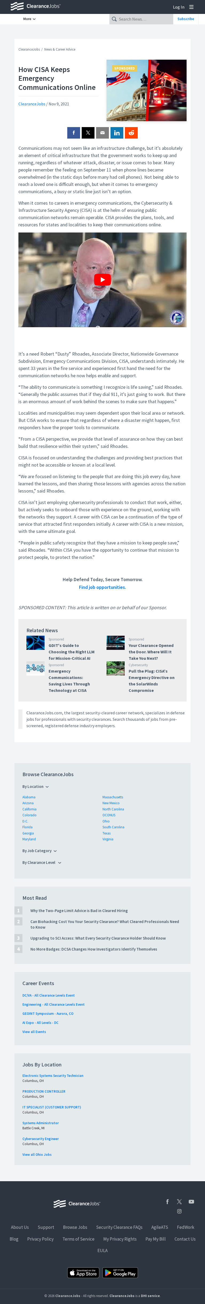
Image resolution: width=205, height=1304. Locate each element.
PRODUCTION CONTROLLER (43, 1091)
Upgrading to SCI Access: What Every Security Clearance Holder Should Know (98, 938)
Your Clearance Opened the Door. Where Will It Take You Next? (151, 652)
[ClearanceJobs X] (179, 1202)
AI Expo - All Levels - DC (40, 1022)
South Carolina (113, 827)
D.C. (25, 821)
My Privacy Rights (120, 1239)
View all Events (34, 1032)
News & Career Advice (59, 49)
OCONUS (108, 815)
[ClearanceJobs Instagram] (179, 1211)
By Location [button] (33, 786)
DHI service (150, 1296)
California (29, 809)
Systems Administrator (40, 1123)
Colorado (29, 815)
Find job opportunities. (102, 587)
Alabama (29, 797)
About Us (20, 1227)
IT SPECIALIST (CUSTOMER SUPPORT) (51, 1107)
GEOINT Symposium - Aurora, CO (47, 1013)
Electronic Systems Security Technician (52, 1075)
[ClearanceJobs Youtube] (191, 1202)
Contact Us (185, 1239)
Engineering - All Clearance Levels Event (53, 1004)
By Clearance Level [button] (39, 862)
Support (46, 1227)
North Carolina (113, 809)
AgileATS (159, 1227)
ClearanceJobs (29, 49)
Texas (106, 833)
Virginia (107, 839)
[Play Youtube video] (102, 279)
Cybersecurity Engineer (40, 1139)
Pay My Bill (155, 1239)
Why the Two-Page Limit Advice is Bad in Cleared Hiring (79, 910)
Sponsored (124, 68)
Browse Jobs (75, 1227)
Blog (14, 1239)
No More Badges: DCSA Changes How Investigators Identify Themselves (93, 949)
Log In (178, 7)
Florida (27, 827)
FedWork (185, 1227)
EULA (102, 1250)
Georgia (28, 833)
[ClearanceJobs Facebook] (167, 1202)
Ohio (106, 821)
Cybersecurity (138, 665)
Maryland (29, 839)
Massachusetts (112, 797)
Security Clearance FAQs (119, 1227)
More (27, 18)
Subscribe (186, 18)
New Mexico (111, 803)
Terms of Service (78, 1239)
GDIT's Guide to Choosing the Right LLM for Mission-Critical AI (71, 652)
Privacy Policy (40, 1239)
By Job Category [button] (37, 850)
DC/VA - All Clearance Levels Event (48, 995)
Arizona (28, 803)
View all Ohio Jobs (37, 1154)
